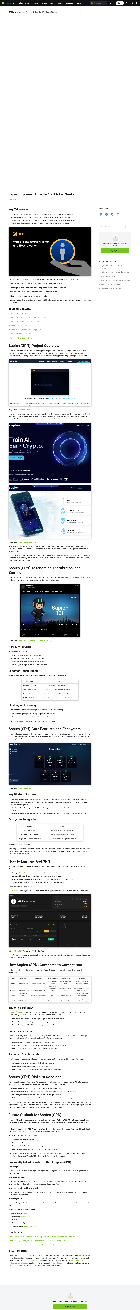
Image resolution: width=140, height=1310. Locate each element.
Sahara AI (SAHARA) (16, 1012)
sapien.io (26, 1213)
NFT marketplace (55, 1263)
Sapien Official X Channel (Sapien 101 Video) (35, 641)
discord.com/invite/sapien (34, 1223)
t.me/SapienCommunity (31, 1226)
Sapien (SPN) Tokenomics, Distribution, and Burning (27, 317)
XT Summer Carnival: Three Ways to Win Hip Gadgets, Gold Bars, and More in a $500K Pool (43, 1237)
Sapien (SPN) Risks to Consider (20, 334)
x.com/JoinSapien (25, 1220)
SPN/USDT (15, 891)
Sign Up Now (115, 251)
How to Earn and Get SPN (18, 326)
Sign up (120, 3)
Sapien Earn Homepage (27, 542)
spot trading (76, 1261)
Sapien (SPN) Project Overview (20, 313)
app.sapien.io (25, 1216)
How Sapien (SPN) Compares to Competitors (25, 330)
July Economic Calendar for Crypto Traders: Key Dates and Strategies (35, 1245)
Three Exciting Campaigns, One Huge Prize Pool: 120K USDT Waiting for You (37, 1241)
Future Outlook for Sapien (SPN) (20, 338)
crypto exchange (36, 1261)
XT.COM (24, 1256)
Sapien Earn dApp (25, 788)
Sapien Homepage (25, 410)
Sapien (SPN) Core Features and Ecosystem (24, 321)
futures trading (23, 1263)
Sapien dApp (23, 873)
